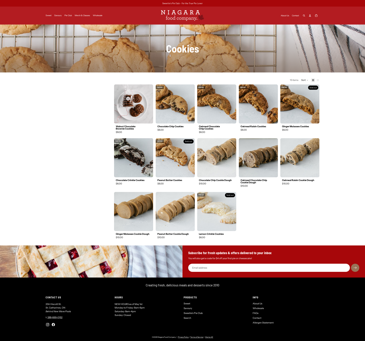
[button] (304, 80)
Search (187, 317)
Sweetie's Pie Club (193, 313)
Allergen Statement (263, 322)
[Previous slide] (117, 104)
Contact (257, 317)
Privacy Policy (183, 337)
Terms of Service (196, 337)
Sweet (187, 303)
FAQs (255, 313)
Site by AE (209, 337)
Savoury (188, 308)
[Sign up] (355, 268)
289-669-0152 (54, 317)
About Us (257, 303)
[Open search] (304, 15)
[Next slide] (149, 104)
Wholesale (258, 308)
